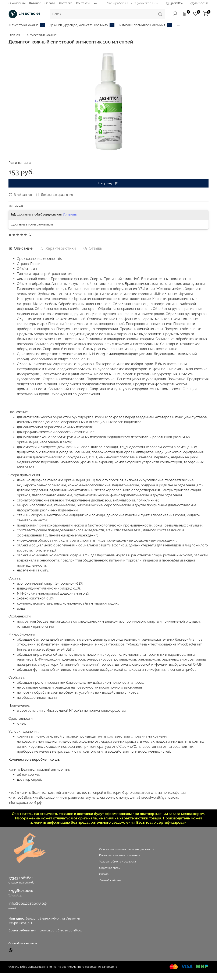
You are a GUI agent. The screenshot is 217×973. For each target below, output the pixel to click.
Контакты (82, 3)
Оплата (50, 3)
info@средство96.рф (27, 903)
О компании (16, 3)
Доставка (65, 3)
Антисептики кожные (23, 25)
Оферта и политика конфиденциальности (126, 849)
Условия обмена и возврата (117, 861)
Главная (14, 35)
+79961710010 (20, 890)
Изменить (70, 214)
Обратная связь (109, 867)
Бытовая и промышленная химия (142, 25)
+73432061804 (174, 3)
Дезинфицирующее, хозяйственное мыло (79, 25)
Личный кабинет (110, 880)
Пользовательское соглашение (119, 855)
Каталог (35, 3)
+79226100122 (199, 3)
